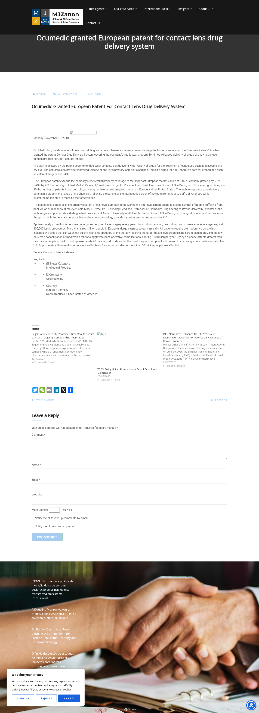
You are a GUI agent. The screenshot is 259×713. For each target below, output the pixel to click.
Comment (38, 434)
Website (37, 494)
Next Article (218, 400)
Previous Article (43, 400)
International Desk (156, 9)
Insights (183, 9)
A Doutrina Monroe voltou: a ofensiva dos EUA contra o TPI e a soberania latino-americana (54, 614)
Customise (23, 698)
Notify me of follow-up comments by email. (61, 518)
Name (36, 465)
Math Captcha (40, 509)
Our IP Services (124, 9)
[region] (46, 687)
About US (205, 9)
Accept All (69, 698)
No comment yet (67, 94)
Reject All (46, 698)
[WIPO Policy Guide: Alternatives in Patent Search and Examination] (128, 350)
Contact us (93, 23)
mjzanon (41, 94)
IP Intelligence (95, 9)
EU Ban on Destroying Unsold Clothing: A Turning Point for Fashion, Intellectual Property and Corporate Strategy (54, 635)
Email (36, 479)
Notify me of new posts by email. (55, 526)
